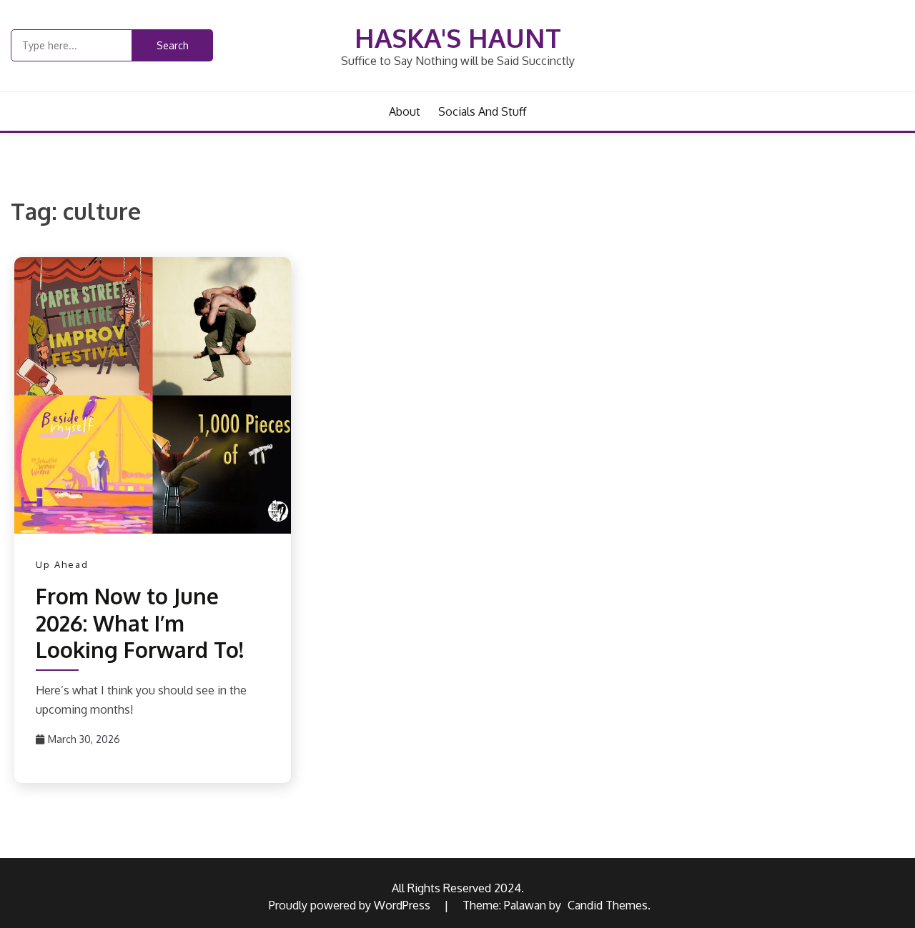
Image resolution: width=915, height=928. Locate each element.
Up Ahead (62, 564)
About (404, 111)
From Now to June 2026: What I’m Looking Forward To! (140, 622)
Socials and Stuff (482, 111)
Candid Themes (608, 905)
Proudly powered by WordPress (351, 905)
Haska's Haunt (458, 37)
